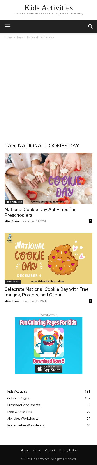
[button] (90, 26)
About (37, 450)
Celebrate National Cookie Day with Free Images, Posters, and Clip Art (47, 292)
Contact (50, 450)
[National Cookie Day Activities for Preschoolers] (48, 178)
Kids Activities (14, 201)
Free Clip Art (13, 281)
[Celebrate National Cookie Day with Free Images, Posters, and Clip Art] (48, 258)
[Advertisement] (48, 90)
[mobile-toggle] (7, 26)
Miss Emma (12, 221)
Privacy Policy (67, 450)
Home (8, 37)
